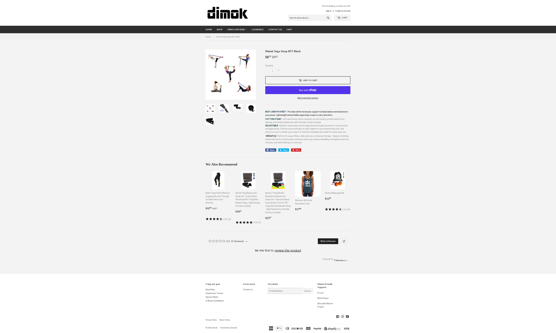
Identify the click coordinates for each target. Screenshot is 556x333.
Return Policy (224, 320)
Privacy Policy (211, 320)
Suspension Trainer (214, 293)
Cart (344, 17)
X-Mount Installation (215, 301)
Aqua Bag (210, 289)
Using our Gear (236, 29)
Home (209, 29)
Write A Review (328, 241)
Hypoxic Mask (212, 297)
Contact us (248, 289)
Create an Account (342, 11)
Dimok (215, 328)
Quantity (269, 65)
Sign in (328, 11)
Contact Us (275, 29)
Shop (220, 29)
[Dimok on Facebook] (337, 317)
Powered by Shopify (228, 328)
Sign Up (307, 291)
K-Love (320, 293)
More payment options (308, 98)
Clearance (258, 29)
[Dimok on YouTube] (347, 317)
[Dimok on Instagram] (342, 317)
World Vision (323, 298)
